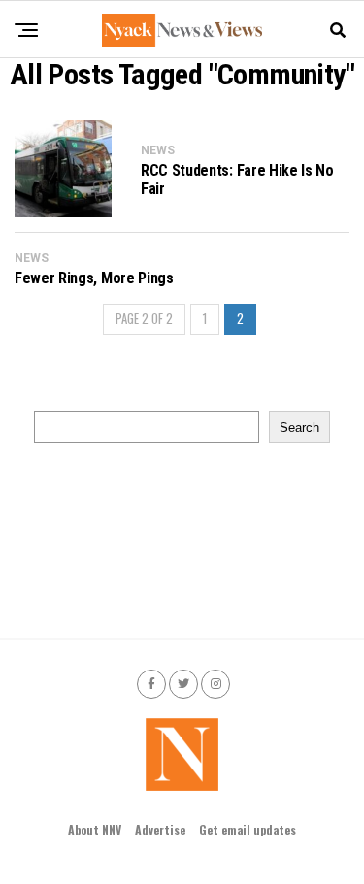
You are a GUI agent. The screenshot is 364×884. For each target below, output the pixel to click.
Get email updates (247, 829)
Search (299, 427)
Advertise (160, 829)
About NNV (94, 829)
